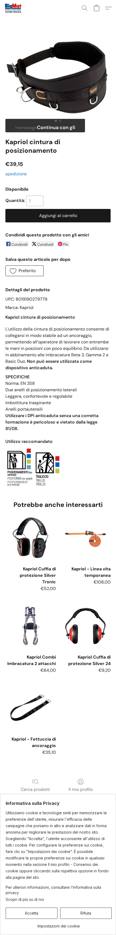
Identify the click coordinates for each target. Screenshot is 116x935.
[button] (13, 8)
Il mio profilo (81, 789)
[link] (59, 924)
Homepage (26, 127)
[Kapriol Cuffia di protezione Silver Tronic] (30, 538)
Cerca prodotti (35, 789)
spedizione (16, 174)
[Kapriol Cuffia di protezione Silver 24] (85, 626)
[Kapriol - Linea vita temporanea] (85, 538)
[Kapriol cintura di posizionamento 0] (58, 77)
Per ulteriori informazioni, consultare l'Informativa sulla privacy (53, 890)
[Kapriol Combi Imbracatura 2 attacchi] (30, 626)
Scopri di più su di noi (25, 899)
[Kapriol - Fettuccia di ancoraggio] (30, 708)
